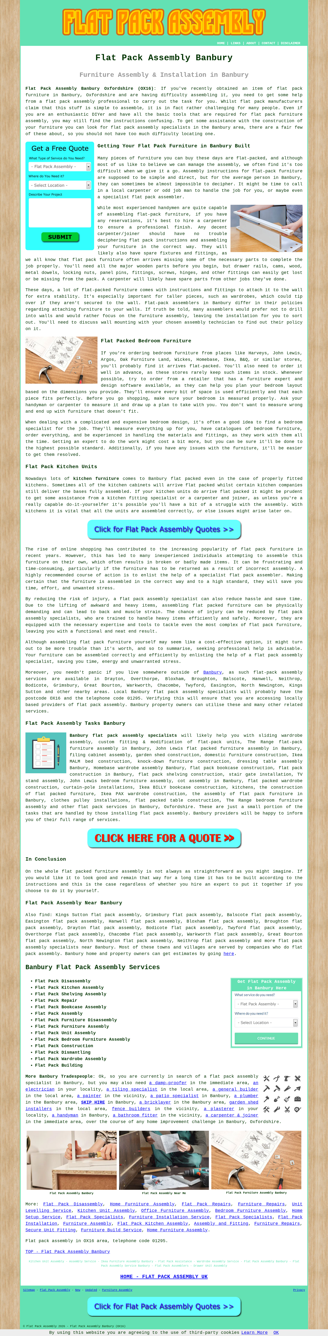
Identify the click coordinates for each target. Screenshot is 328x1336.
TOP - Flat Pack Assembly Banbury (67, 1251)
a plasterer (219, 1108)
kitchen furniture (96, 478)
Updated (91, 1290)
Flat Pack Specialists (94, 1217)
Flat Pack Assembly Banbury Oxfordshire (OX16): (90, 88)
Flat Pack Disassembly (73, 1204)
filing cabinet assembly (100, 755)
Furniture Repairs (261, 1204)
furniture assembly (119, 871)
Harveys (258, 353)
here (229, 953)
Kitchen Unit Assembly (106, 1210)
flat (67, 871)
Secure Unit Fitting (50, 1230)
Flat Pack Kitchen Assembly (152, 1223)
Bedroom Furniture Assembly (250, 1210)
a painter (89, 1096)
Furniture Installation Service (169, 1217)
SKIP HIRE (93, 1102)
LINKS (235, 43)
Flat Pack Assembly (55, 1290)
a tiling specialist (132, 1089)
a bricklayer (155, 1102)
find (44, 915)
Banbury (212, 672)
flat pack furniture (267, 549)
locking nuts (79, 272)
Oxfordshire (178, 806)
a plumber (246, 1096)
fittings (142, 272)
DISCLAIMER (290, 43)
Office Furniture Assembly (175, 1210)
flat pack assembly (70, 101)
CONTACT (268, 43)
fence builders (131, 1108)
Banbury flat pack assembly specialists (123, 735)
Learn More (254, 1332)
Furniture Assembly (87, 1223)
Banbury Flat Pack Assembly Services (92, 967)
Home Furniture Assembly (142, 1204)
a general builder (235, 1089)
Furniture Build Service (111, 1230)
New (77, 1290)
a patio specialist (174, 1096)
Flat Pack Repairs (206, 1204)
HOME (221, 43)
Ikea (229, 359)
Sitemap (29, 1290)
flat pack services (102, 806)
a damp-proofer (168, 1083)
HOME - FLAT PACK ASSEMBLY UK (164, 1277)
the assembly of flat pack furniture (242, 794)
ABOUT (251, 43)
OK (276, 1332)
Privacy (299, 1290)
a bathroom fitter (135, 1115)
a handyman (65, 1115)
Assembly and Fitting (221, 1223)
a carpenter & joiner (232, 1115)
